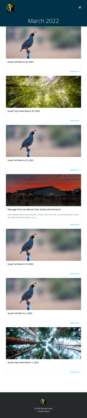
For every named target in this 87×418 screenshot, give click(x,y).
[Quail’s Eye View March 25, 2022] (43, 91)
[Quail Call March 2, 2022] (43, 294)
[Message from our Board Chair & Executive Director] (43, 190)
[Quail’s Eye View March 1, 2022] (43, 343)
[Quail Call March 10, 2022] (43, 245)
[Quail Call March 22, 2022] (43, 141)
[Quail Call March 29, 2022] (43, 42)
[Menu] (80, 7)
